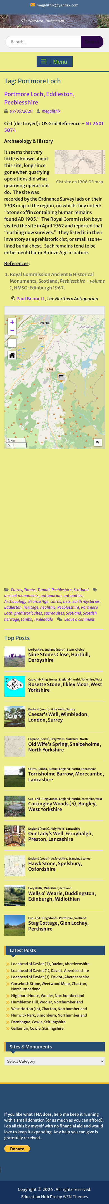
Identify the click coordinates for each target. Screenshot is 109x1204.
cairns (55, 601)
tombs (26, 619)
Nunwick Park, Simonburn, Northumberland (49, 1015)
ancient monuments (21, 595)
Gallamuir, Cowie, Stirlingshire (37, 1028)
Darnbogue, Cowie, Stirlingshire (38, 1022)
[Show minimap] (98, 442)
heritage (30, 607)
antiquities (72, 595)
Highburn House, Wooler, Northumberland (47, 995)
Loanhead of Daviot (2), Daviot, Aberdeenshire (50, 964)
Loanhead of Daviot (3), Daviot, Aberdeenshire (50, 977)
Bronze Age (38, 601)
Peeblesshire (68, 607)
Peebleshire (61, 589)
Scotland (81, 589)
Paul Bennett (30, 298)
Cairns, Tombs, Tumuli (30, 589)
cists (66, 601)
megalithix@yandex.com (58, 5)
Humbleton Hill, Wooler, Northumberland (47, 1002)
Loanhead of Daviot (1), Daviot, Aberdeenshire (50, 970)
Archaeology (15, 601)
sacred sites (54, 613)
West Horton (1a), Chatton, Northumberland (49, 1008)
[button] (61, 378)
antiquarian (51, 595)
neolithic (47, 607)
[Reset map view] (12, 355)
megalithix (51, 111)
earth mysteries (85, 601)
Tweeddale (43, 619)
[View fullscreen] (12, 343)
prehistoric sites (28, 613)
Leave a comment (79, 619)
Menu (60, 62)
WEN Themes (75, 1196)
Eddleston (13, 607)
